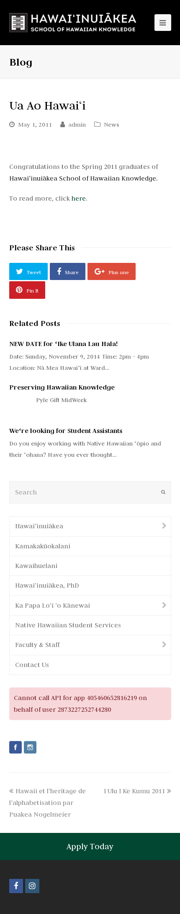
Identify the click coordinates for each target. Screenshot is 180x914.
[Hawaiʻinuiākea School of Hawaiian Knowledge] (73, 23)
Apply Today (90, 846)
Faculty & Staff (37, 645)
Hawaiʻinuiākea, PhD (47, 585)
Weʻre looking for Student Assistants (65, 431)
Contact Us (32, 665)
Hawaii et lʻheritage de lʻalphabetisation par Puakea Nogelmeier (47, 802)
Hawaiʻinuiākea (39, 526)
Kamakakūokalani (42, 546)
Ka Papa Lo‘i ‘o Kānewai (52, 605)
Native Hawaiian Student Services (68, 625)
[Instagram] (30, 747)
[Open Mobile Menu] (162, 22)
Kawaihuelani (36, 566)
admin (77, 124)
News (111, 124)
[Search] (90, 492)
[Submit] (163, 492)
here (79, 198)
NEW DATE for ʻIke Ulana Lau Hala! (63, 344)
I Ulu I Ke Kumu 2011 (134, 791)
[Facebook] (15, 747)
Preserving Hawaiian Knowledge (62, 387)
